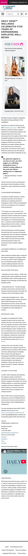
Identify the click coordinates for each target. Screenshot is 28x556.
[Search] (18, 14)
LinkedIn (3, 437)
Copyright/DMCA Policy (9, 553)
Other (2, 441)
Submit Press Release (8, 550)
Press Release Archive (16, 547)
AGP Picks (4, 2)
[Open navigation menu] (2, 13)
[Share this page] (26, 13)
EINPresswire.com (10, 127)
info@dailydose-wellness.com (9, 432)
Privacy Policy (22, 553)
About (7, 547)
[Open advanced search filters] (21, 14)
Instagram (4, 439)
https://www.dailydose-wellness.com (11, 412)
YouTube (3, 443)
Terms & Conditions (20, 550)
